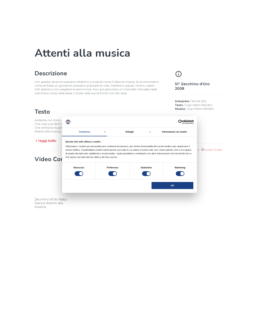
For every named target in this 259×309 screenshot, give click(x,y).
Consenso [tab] (84, 131)
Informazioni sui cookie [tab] (174, 131)
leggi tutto (47, 141)
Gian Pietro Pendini (198, 105)
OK (172, 185)
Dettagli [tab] (129, 131)
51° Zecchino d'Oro (192, 84)
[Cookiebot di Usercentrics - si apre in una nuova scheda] (180, 122)
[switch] (112, 173)
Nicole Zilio (199, 101)
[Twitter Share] (211, 150)
